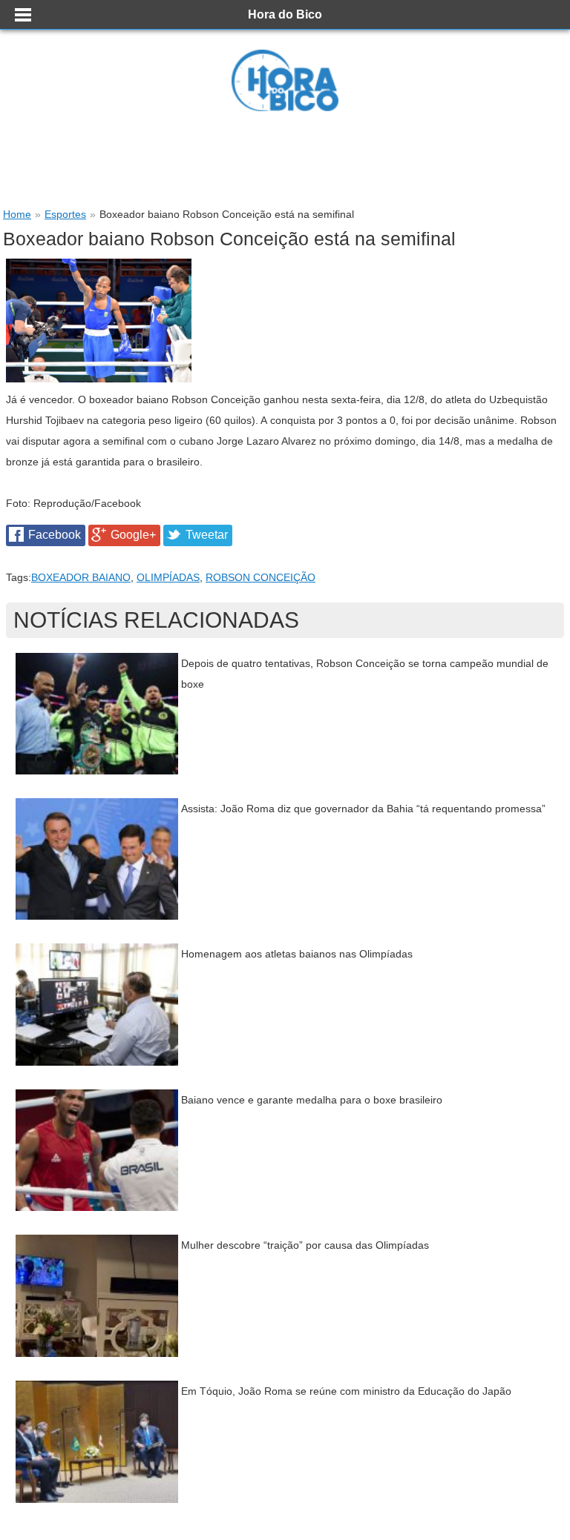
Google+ (133, 534)
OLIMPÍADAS (168, 577)
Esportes (65, 214)
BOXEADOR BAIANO (81, 577)
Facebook (54, 534)
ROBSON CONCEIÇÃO (260, 577)
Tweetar (207, 534)
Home (17, 214)
